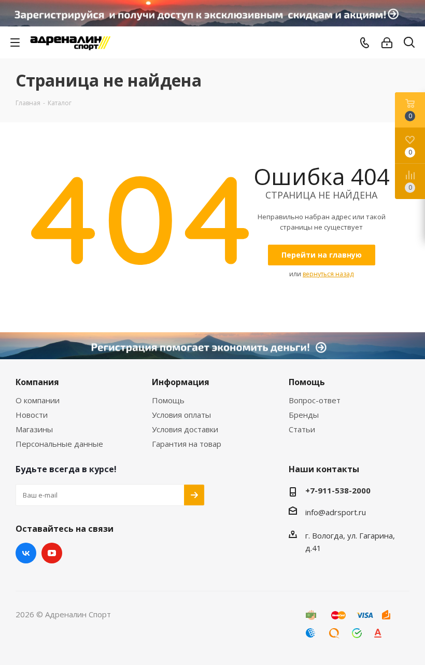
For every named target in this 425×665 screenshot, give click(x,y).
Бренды (304, 414)
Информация (180, 382)
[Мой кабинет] (386, 42)
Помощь (168, 400)
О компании (38, 400)
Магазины (34, 429)
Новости (32, 414)
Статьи (302, 429)
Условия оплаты (181, 414)
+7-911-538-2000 (338, 490)
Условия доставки (185, 429)
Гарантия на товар (186, 443)
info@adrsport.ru (335, 511)
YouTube (51, 553)
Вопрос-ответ (315, 400)
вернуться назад (328, 274)
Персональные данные (59, 443)
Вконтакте (26, 553)
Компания (37, 382)
